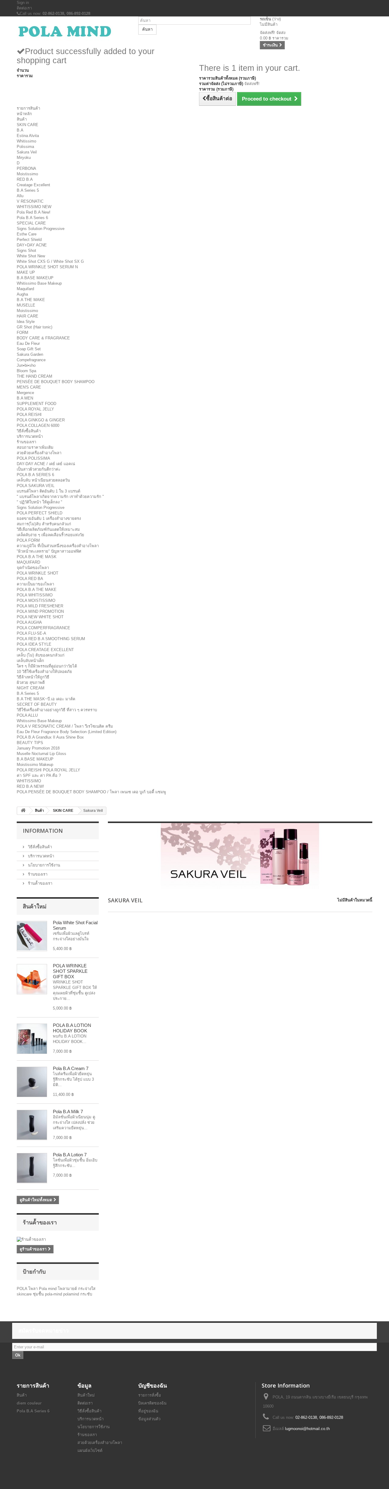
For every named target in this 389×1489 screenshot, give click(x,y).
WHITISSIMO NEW (34, 206)
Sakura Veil (27, 152)
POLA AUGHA (29, 622)
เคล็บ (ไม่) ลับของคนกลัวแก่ (40, 655)
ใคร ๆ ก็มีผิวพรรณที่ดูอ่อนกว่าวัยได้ (47, 666)
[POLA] (73, 31)
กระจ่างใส (86, 1288)
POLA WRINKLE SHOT (37, 573)
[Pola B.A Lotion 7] (32, 1168)
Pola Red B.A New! (33, 212)
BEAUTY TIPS (30, 742)
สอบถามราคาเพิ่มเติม (35, 447)
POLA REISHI (29, 414)
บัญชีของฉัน (152, 1385)
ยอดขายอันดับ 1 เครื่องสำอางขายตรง (49, 518)
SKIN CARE (27, 124)
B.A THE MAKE (31, 299)
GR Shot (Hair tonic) (34, 327)
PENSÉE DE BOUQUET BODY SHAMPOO (56, 381)
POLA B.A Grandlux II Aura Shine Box (50, 737)
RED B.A (25, 179)
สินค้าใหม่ (34, 906)
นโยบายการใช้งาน (43, 865)
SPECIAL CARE (31, 223)
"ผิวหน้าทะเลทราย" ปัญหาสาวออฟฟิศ (49, 551)
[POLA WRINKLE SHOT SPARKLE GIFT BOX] (32, 979)
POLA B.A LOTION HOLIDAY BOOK (72, 1028)
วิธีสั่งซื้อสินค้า (29, 431)
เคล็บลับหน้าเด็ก (30, 660)
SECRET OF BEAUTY (37, 704)
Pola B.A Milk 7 (68, 1111)
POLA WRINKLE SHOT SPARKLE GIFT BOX (70, 971)
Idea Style (26, 321)
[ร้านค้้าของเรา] (58, 1239)
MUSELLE (26, 305)
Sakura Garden (30, 354)
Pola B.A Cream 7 (70, 1068)
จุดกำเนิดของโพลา (33, 567)
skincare (25, 1294)
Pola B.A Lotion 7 (70, 1154)
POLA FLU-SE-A (31, 633)
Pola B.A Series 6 (32, 217)
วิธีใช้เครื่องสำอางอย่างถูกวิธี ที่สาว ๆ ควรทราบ (57, 710)
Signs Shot (26, 250)
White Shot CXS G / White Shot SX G (50, 261)
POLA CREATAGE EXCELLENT (45, 649)
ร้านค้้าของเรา (39, 883)
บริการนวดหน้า (30, 436)
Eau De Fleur (28, 343)
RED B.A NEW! (30, 786)
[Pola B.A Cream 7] (32, 1082)
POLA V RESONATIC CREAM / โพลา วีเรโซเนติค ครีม (65, 726)
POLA (22, 1288)
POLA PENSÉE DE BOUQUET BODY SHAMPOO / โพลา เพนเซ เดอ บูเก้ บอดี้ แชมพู (91, 792)
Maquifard (25, 288)
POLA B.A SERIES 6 (35, 474)
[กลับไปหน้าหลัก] (23, 811)
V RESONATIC (30, 201)
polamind (71, 1294)
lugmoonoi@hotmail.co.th (307, 1428)
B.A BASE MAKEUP (35, 278)
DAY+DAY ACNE (32, 245)
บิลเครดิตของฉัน (152, 1403)
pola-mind (54, 1294)
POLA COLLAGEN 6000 (38, 425)
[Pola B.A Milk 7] (32, 1125)
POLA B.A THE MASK (37, 556)
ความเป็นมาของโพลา (35, 584)
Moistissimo (27, 174)
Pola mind (48, 1288)
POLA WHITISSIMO (35, 595)
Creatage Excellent (33, 185)
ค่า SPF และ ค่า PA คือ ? (39, 775)
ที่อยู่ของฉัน (148, 1411)
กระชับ (86, 1294)
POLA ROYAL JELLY (35, 409)
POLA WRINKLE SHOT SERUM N (47, 267)
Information (43, 830)
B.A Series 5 (28, 190)
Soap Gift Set (29, 349)
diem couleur (29, 1403)
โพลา (33, 1288)
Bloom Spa (26, 371)
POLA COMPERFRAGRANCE (43, 628)
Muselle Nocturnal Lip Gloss (41, 753)
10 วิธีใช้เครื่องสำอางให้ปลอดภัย (44, 671)
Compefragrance (31, 360)
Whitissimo (26, 141)
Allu (20, 196)
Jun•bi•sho (26, 365)
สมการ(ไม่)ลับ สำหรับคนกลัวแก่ (44, 524)
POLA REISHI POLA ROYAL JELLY (48, 770)
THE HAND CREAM (34, 376)
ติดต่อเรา (24, 8)
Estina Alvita (28, 135)
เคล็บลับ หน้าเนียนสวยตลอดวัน (43, 480)
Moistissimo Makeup (35, 764)
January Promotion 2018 (38, 748)
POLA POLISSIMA (33, 458)
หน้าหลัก (24, 114)
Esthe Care (26, 234)
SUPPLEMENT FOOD (36, 403)
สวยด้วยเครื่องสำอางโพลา (39, 453)
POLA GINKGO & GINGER (41, 420)
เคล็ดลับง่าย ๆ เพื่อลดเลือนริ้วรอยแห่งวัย (50, 535)
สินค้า (22, 119)
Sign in (23, 2)
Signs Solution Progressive (40, 228)
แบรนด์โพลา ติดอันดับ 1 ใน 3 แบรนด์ (48, 491)
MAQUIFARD (28, 562)
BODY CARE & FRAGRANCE (43, 338)
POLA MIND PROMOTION (40, 611)
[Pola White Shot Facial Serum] (32, 936)
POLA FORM (28, 540)
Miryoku (24, 157)
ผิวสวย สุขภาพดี (31, 682)
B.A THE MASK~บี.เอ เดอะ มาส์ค (46, 699)
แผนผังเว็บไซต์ (89, 1450)
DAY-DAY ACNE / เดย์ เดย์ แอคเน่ (46, 463)
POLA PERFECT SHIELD (39, 513)
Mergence (25, 392)
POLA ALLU (27, 715)
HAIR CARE (27, 316)
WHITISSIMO (29, 781)
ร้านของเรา (26, 442)
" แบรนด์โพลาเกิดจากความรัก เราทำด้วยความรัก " (60, 496)
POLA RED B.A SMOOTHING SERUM (51, 638)
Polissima (25, 146)
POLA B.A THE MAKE (37, 589)
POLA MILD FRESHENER (40, 606)
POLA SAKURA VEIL (35, 485)
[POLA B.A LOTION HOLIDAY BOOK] (32, 1039)
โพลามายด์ (68, 1288)
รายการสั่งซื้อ (149, 1395)
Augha (22, 294)
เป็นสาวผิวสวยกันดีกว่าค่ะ (38, 469)
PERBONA (26, 168)
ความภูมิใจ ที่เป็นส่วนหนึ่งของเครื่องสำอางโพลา (58, 546)
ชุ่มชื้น (39, 1294)
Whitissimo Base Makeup (39, 283)
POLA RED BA (30, 578)
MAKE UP (26, 272)
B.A (20, 130)
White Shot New (31, 256)
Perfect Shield (29, 239)
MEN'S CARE (29, 387)
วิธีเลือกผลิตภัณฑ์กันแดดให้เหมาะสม (48, 529)
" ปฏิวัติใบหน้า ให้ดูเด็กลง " (39, 502)
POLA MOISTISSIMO (36, 600)
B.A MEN (25, 398)
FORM (22, 332)
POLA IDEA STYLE (34, 644)
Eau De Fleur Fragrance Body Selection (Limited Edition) (66, 731)
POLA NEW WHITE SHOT (40, 617)
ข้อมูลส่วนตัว (149, 1419)
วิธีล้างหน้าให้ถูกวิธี (33, 677)
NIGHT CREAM (30, 688)
